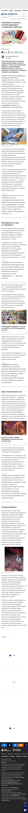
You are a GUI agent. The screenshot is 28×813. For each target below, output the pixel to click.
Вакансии (3, 762)
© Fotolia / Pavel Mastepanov (7, 45)
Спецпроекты (5, 756)
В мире (23, 754)
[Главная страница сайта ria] (9, 14)
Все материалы (8, 57)
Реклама (12, 756)
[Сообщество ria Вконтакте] (15, 745)
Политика (3, 754)
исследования (5, 105)
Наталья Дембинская (11, 56)
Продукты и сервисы (21, 756)
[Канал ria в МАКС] (4, 745)
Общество (10, 754)
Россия (4, 636)
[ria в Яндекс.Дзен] (9, 745)
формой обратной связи (20, 794)
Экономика (17, 754)
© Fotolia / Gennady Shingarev (7, 145)
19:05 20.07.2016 (5, 17)
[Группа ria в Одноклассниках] (20, 745)
